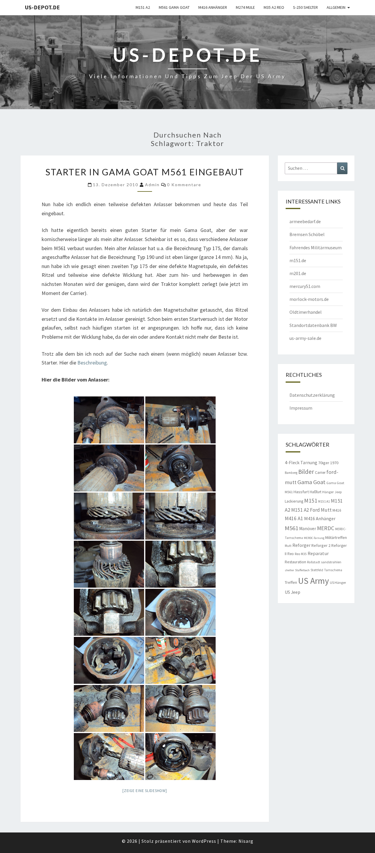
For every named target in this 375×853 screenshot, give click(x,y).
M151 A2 (143, 7)
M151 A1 (324, 501)
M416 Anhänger (212, 7)
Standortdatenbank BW (313, 325)
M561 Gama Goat (174, 7)
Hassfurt (301, 491)
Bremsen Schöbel (307, 234)
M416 (337, 510)
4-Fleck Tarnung (301, 462)
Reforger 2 (320, 545)
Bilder (306, 472)
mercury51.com (304, 286)
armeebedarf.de (305, 221)
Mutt (288, 546)
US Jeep (292, 592)
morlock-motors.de (309, 299)
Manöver (307, 528)
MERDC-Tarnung (314, 538)
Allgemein (336, 7)
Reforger (301, 545)
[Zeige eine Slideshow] (144, 790)
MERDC (325, 528)
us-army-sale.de (305, 338)
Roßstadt (313, 562)
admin (152, 184)
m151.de (297, 260)
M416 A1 (294, 518)
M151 (310, 500)
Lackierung (294, 501)
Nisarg (245, 841)
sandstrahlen (331, 562)
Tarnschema (333, 570)
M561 (291, 528)
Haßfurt (315, 491)
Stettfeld (317, 570)
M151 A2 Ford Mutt (311, 510)
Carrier (320, 472)
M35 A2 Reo (274, 7)
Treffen (291, 582)
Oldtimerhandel (305, 312)
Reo (290, 553)
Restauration (295, 561)
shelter (289, 570)
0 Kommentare (184, 184)
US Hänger (338, 582)
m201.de (297, 273)
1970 (334, 462)
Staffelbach (302, 570)
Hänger (328, 492)
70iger (323, 462)
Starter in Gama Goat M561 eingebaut (144, 172)
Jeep (338, 492)
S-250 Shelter (305, 7)
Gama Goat (311, 482)
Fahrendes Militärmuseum (315, 247)
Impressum (300, 408)
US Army (313, 580)
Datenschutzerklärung (312, 395)
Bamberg (291, 473)
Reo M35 (301, 554)
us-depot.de (42, 7)
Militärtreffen (336, 537)
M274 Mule (245, 7)
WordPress (204, 841)
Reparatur (318, 553)
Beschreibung (92, 362)
